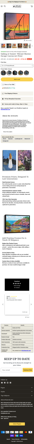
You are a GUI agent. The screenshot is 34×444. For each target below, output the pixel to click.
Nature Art (27, 138)
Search (8, 439)
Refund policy (24, 439)
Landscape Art (18, 138)
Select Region (17, 424)
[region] (17, 304)
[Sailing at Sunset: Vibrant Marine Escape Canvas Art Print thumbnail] (3, 45)
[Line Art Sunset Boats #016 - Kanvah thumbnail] (8, 45)
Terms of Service (15, 439)
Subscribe (27, 370)
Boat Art (10, 138)
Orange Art (5, 141)
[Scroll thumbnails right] (32, 46)
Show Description (7, 131)
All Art (4, 138)
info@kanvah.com (26, 350)
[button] (3, 304)
